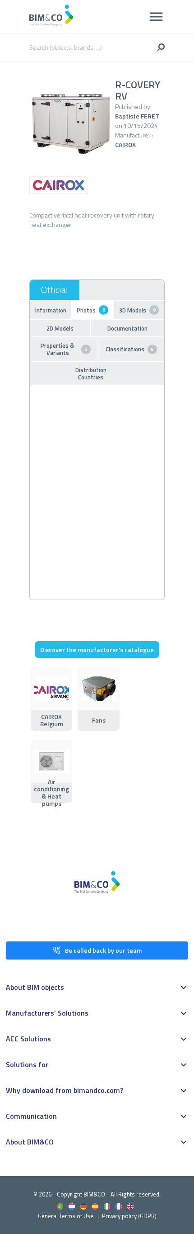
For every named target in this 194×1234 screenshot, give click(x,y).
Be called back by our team (103, 950)
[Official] (54, 290)
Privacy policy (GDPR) (129, 1215)
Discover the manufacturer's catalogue (97, 649)
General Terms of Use (65, 1215)
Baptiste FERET (137, 116)
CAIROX (125, 144)
